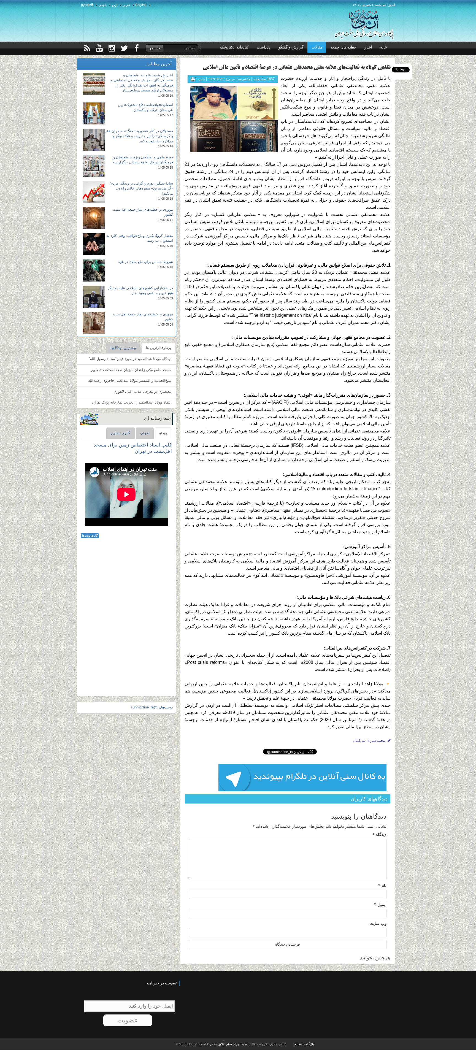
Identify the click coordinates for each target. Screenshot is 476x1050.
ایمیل (380, 904)
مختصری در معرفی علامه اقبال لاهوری (143, 391)
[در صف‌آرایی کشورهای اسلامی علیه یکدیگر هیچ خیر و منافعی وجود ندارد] (94, 297)
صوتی (144, 433)
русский (87, 5)
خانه (383, 47)
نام (382, 885)
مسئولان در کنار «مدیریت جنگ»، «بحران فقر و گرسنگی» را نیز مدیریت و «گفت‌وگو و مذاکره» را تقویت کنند (139, 136)
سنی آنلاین (224, 1044)
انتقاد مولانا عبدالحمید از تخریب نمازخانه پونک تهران (132, 402)
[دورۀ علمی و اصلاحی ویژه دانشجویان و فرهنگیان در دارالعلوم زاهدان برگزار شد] (94, 166)
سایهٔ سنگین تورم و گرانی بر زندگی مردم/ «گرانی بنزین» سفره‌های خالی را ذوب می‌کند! (141, 188)
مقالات (317, 47)
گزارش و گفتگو (291, 47)
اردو (114, 5)
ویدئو (163, 433)
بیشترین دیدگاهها (123, 348)
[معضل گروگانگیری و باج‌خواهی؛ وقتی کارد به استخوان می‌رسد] (94, 244)
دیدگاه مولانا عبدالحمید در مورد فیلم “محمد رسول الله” (130, 359)
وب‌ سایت (377, 923)
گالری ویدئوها (90, 535)
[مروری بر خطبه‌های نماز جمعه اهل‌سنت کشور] (94, 218)
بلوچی (102, 5)
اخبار (368, 47)
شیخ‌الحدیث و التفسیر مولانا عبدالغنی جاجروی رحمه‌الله (130, 380)
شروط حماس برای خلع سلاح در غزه (145, 262)
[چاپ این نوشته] (193, 79)
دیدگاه (379, 834)
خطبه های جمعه (343, 47)
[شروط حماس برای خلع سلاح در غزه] (94, 270)
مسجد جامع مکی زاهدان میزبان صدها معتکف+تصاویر (131, 370)
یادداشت (264, 47)
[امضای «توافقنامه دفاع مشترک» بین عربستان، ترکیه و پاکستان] (94, 113)
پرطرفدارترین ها (158, 348)
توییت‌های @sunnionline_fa (152, 707)
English (141, 5)
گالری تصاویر (120, 433)
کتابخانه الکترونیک (234, 47)
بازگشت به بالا (304, 1044)
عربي (126, 5)
